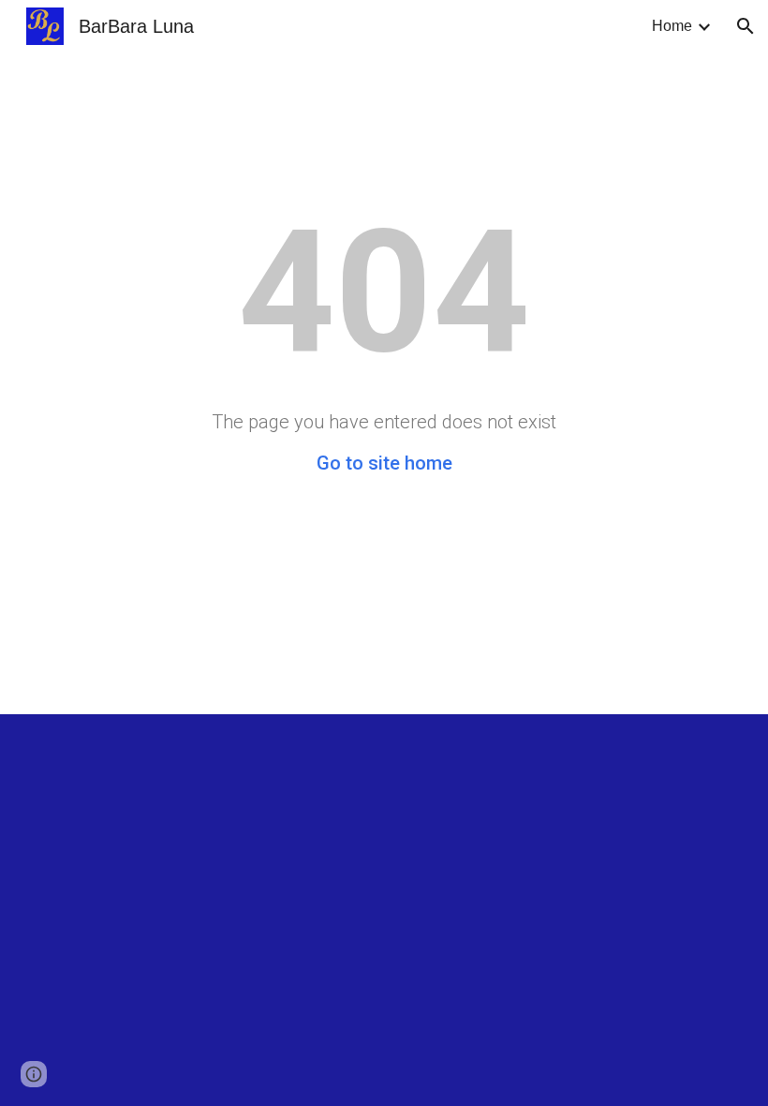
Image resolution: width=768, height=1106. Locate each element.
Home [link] (672, 26)
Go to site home (384, 463)
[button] (745, 26)
